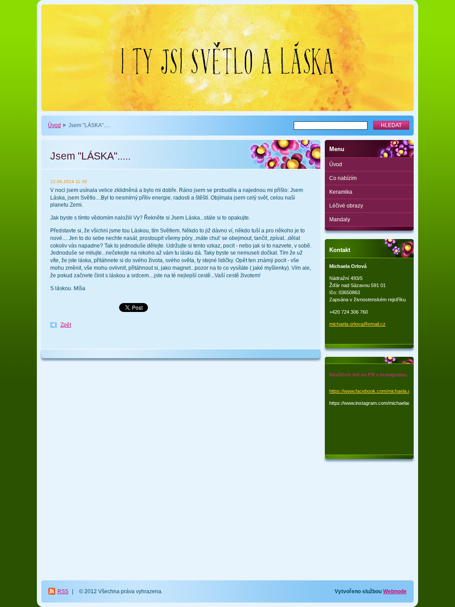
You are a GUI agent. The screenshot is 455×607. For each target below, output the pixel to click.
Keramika (340, 192)
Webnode (395, 591)
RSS (62, 591)
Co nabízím (343, 178)
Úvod (54, 125)
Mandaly (339, 219)
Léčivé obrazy (346, 206)
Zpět (65, 325)
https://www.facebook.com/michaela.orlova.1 (377, 391)
